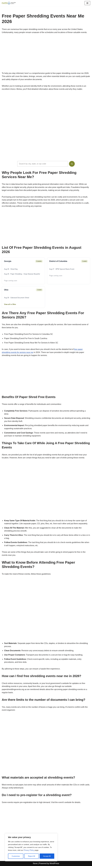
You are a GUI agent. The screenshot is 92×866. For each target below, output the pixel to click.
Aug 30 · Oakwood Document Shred (16, 298)
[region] (31, 847)
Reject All (31, 856)
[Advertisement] (46, 54)
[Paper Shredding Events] (9, 3)
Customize (16, 856)
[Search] (72, 164)
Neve (35, 863)
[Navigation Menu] (87, 3)
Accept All (47, 856)
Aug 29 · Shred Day (11, 269)
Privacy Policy (29, 850)
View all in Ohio (10, 304)
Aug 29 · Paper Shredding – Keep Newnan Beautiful (22, 274)
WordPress (54, 863)
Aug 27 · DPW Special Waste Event (61, 269)
